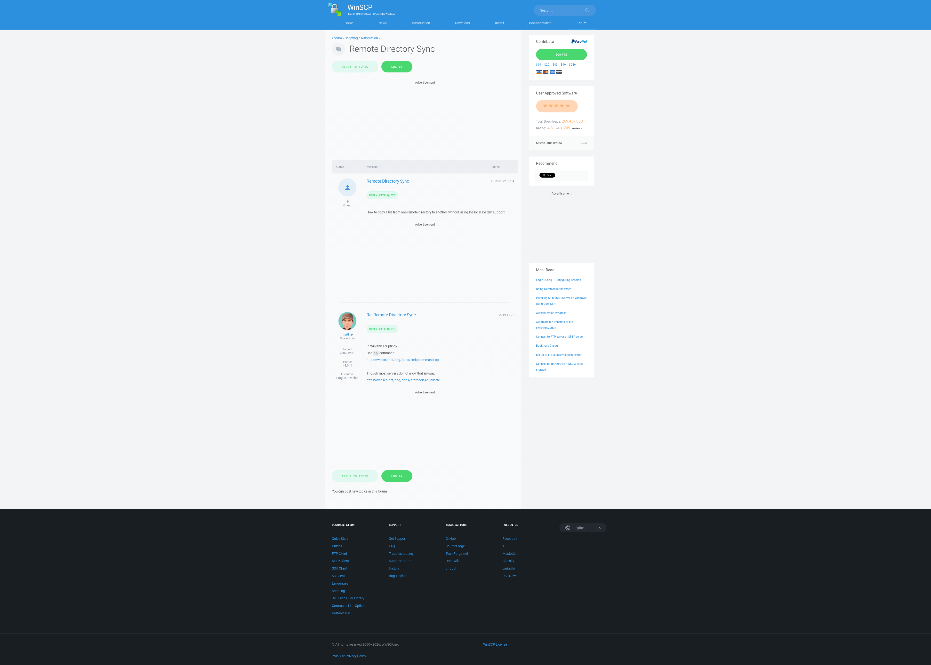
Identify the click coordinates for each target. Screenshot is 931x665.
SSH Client (339, 568)
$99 (563, 64)
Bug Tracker (398, 576)
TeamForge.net (457, 553)
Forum (581, 23)
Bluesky (508, 561)
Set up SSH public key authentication (559, 355)
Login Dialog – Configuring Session (558, 280)
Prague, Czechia (347, 378)
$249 (572, 64)
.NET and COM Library (348, 598)
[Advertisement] (425, 119)
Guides (337, 546)
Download (462, 23)
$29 (546, 64)
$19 (538, 64)
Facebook (510, 538)
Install (499, 23)
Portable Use (341, 613)
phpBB (451, 568)
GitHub (451, 538)
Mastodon (510, 553)
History (394, 568)
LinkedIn (509, 568)
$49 (555, 64)
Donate (561, 54)
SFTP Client (340, 561)
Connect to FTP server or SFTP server (560, 336)
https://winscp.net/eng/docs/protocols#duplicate (403, 380)
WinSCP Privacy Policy (349, 656)
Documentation (540, 23)
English (579, 528)
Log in (397, 67)
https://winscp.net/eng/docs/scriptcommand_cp (403, 360)
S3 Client (338, 576)
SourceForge (455, 546)
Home (349, 23)
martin (346, 334)
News (382, 23)
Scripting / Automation (361, 38)
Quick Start (340, 538)
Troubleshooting (401, 553)
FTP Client (339, 553)
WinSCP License (495, 644)
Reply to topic (355, 67)
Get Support (397, 538)
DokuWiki (452, 561)
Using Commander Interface (553, 289)
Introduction (421, 23)
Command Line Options (349, 605)
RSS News (510, 576)
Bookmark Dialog (547, 345)
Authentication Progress (551, 313)
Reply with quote (382, 195)
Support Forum (400, 561)
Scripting (338, 591)
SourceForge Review (549, 143)
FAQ (392, 546)
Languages (340, 583)
